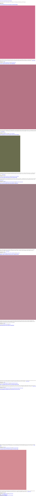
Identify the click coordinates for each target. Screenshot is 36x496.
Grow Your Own (7, 447)
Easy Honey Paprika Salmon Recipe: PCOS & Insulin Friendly (8, 177)
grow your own (15, 447)
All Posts (4, 62)
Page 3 (3, 494)
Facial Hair (7, 62)
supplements (13, 133)
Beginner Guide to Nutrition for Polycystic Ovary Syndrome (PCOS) (9, 254)
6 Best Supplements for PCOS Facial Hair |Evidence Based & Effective (9, 134)
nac (9, 133)
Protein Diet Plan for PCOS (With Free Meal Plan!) (7, 325)
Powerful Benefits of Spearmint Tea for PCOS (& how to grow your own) (10, 389)
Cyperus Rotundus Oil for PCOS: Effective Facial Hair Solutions (9, 4)
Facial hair (13, 62)
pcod (9, 493)
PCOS (9, 62)
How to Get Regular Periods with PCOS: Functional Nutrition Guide (9, 384)
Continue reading (33, 60)
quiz (12, 493)
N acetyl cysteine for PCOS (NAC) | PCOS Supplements (7, 63)
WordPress (6, 495)
